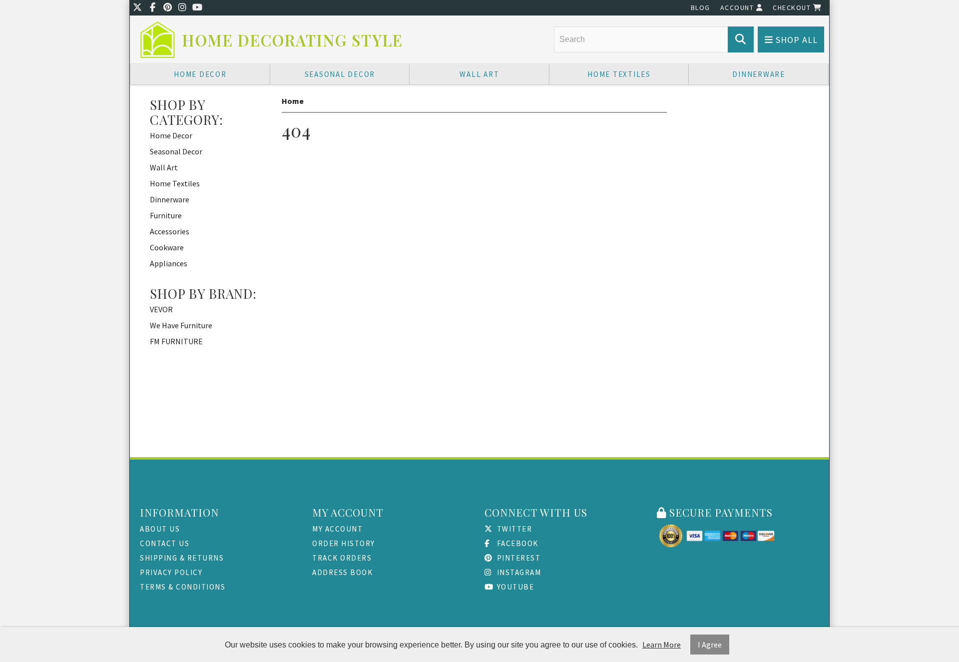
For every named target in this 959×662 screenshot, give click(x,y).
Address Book (342, 572)
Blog (700, 7)
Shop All (795, 39)
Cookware (167, 247)
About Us (160, 529)
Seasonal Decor (340, 74)
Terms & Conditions (182, 587)
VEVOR (161, 309)
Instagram (517, 572)
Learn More (661, 645)
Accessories (169, 231)
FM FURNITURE (176, 341)
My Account (337, 529)
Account (738, 7)
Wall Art (479, 74)
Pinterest (517, 558)
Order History (343, 543)
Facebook (516, 543)
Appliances (168, 263)
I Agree (710, 645)
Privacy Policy (171, 572)
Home (293, 101)
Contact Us (164, 543)
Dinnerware (758, 74)
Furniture (166, 215)
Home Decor (200, 74)
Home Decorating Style (292, 40)
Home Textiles (619, 74)
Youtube (514, 587)
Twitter (513, 529)
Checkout (793, 7)
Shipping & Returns (182, 558)
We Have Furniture (181, 325)
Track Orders (342, 558)
